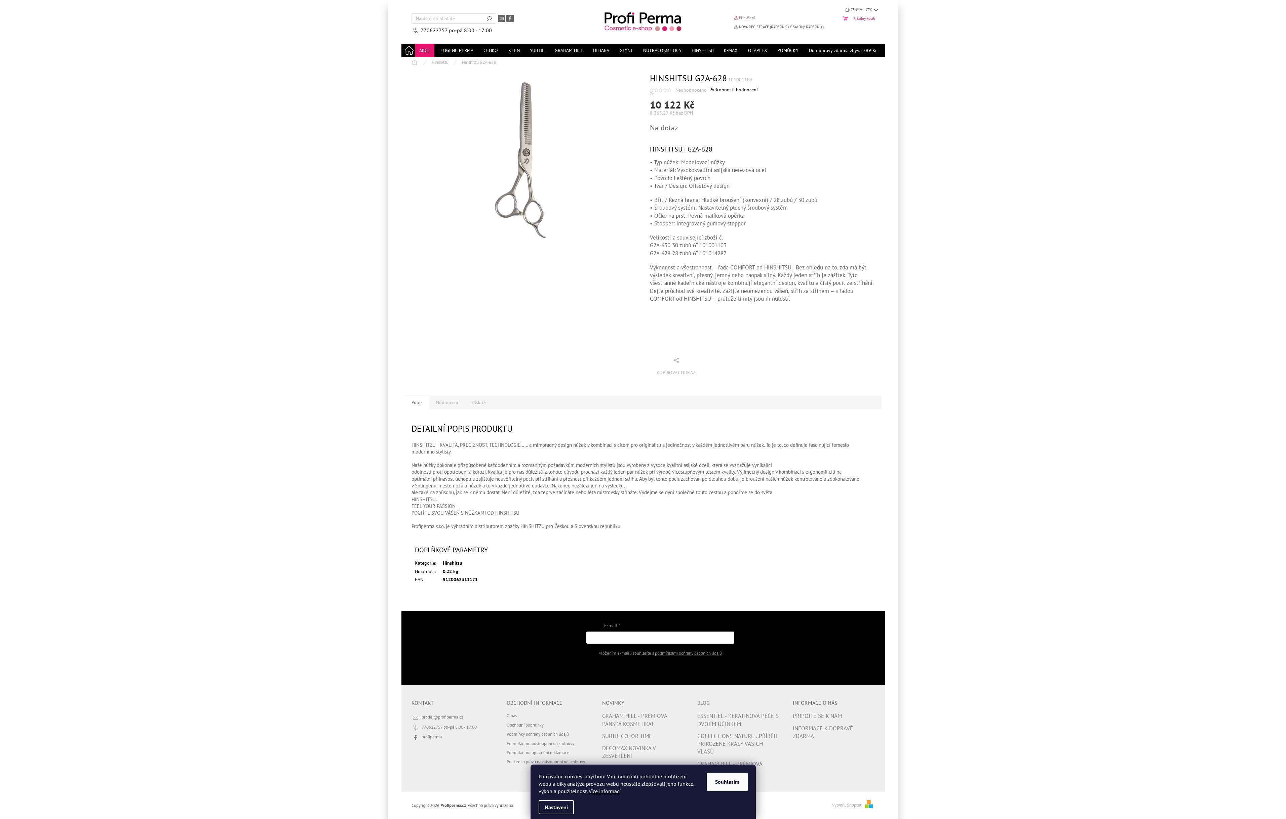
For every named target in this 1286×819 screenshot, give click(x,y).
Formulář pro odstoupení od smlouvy (540, 743)
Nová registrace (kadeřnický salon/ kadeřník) (781, 27)
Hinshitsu (452, 563)
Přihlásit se (660, 670)
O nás (512, 715)
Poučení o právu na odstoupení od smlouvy (546, 761)
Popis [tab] (417, 402)
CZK (869, 9)
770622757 (435, 30)
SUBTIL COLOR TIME (627, 736)
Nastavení (556, 807)
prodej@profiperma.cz (442, 717)
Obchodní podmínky (525, 725)
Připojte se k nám (817, 716)
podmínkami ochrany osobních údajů (688, 653)
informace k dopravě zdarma (823, 732)
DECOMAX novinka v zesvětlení (629, 752)
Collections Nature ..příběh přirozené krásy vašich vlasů (737, 744)
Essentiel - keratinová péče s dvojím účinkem (738, 719)
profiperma (432, 736)
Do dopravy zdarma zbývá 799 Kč (843, 50)
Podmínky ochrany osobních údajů (538, 734)
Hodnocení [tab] (447, 402)
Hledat (489, 18)
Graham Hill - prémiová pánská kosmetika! (634, 719)
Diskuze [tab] (480, 402)
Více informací (605, 791)
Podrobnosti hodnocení (733, 90)
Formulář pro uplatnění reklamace (538, 752)
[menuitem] (424, 50)
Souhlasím (727, 781)
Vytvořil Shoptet (846, 805)
